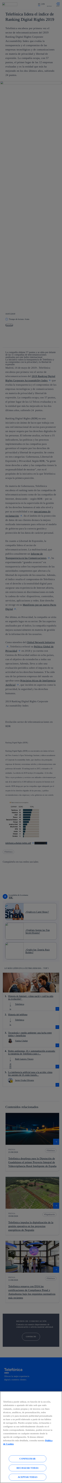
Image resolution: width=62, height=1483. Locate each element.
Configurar (27, 1458)
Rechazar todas (27, 1468)
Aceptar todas (27, 1477)
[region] (31, 1437)
